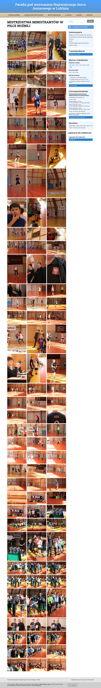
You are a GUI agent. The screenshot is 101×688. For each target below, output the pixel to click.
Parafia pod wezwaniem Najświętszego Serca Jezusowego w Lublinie (50, 6)
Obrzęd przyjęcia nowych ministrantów (79, 43)
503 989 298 (82, 111)
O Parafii (68, 15)
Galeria (79, 15)
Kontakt (89, 15)
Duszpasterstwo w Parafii (33, 15)
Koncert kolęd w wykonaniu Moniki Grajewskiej (80, 37)
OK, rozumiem (72, 685)
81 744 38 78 (74, 111)
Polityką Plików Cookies (45, 684)
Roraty (70, 41)
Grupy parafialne (54, 15)
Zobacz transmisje (75, 54)
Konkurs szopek (73, 45)
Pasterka (71, 39)
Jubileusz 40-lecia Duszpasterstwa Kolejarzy (80, 35)
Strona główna (14, 15)
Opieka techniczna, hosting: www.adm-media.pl (82, 679)
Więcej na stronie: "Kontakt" (77, 117)
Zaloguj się (72, 139)
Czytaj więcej (73, 85)
